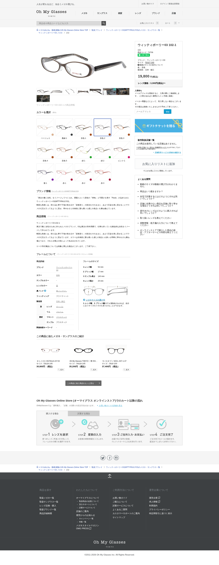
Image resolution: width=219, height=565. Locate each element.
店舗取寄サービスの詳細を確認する (168, 152)
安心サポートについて (88, 504)
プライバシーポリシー (159, 509)
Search (103, 23)
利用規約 (153, 505)
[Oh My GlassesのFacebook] (109, 457)
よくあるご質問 (120, 509)
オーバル (59, 307)
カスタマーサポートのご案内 (126, 513)
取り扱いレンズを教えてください (155, 218)
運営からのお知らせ (85, 515)
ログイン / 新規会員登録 (169, 4)
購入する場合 (52, 413)
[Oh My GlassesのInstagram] (116, 457)
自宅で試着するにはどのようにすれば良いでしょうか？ (159, 197)
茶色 (58, 275)
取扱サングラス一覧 (48, 502)
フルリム (59, 312)
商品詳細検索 (45, 513)
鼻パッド (40, 291)
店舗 (174, 13)
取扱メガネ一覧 (46, 498)
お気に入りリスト (149, 23)
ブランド (156, 13)
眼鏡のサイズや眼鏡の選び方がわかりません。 (159, 185)
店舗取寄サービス (161, 147)
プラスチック (61, 317)
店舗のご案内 (82, 511)
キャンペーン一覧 (86, 519)
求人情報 (153, 502)
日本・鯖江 (60, 301)
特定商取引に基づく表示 (160, 513)
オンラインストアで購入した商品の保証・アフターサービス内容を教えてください (159, 232)
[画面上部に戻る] (109, 475)
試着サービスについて (123, 505)
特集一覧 (82, 522)
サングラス (102, 13)
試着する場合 (83, 413)
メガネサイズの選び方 (95, 300)
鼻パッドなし (61, 291)
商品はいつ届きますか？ (151, 191)
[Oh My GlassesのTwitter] (102, 457)
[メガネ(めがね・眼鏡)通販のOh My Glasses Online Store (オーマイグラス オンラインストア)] (109, 544)
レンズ (138, 13)
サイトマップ (119, 517)
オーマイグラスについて (87, 498)
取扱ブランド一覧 (47, 509)
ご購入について (120, 502)
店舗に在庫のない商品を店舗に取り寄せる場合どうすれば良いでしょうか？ (159, 204)
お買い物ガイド (148, 4)
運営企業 (153, 498)
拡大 (62, 369)
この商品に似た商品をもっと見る (80, 383)
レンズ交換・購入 (47, 505)
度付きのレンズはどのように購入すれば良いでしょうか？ (159, 212)
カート (170, 23)
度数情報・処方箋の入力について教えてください (159, 224)
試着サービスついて (87, 508)
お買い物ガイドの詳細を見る (110, 406)
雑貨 (120, 13)
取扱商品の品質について (89, 501)
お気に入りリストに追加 (158, 164)
